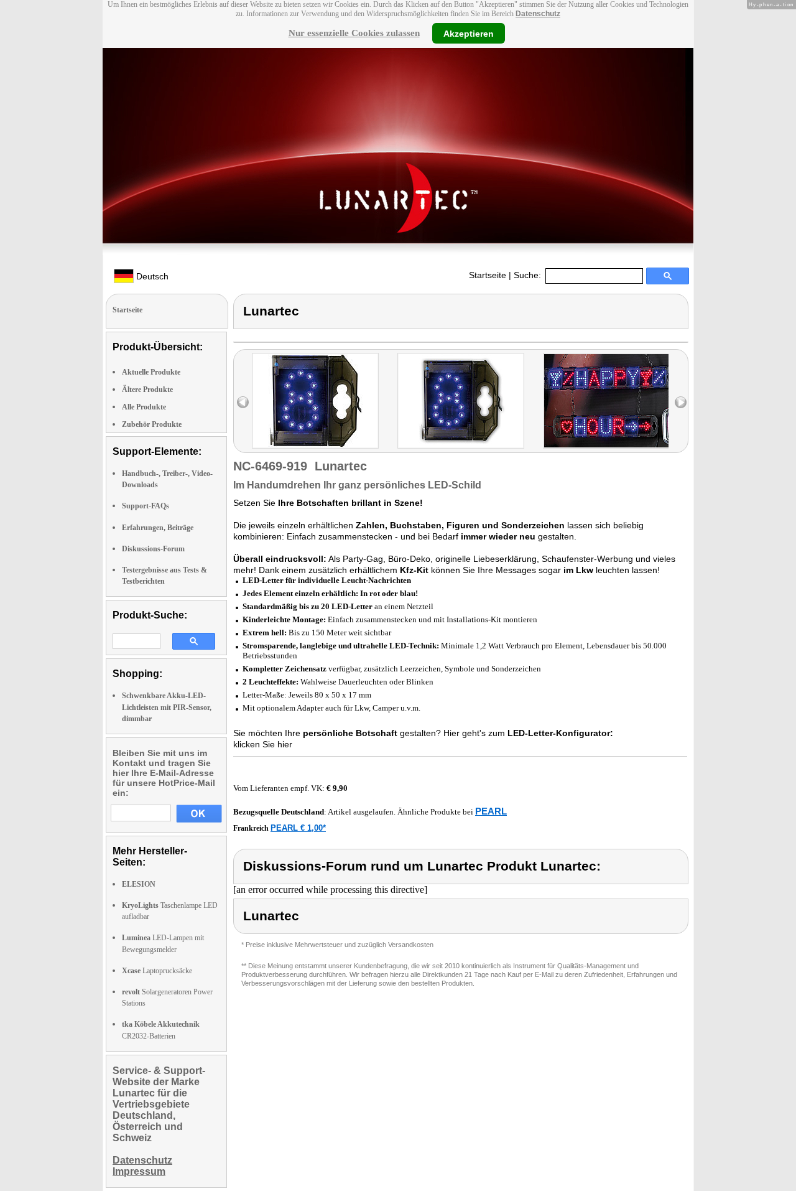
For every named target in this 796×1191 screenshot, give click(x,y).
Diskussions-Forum (153, 548)
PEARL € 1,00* (298, 828)
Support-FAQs (145, 506)
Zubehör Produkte (152, 424)
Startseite (487, 275)
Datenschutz (538, 13)
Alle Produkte (144, 407)
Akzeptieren (468, 33)
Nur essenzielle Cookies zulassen (354, 33)
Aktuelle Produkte (151, 372)
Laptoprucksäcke (157, 970)
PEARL (491, 811)
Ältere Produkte (147, 389)
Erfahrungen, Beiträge (157, 527)
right (681, 402)
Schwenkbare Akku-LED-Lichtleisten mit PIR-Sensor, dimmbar (166, 706)
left (243, 402)
